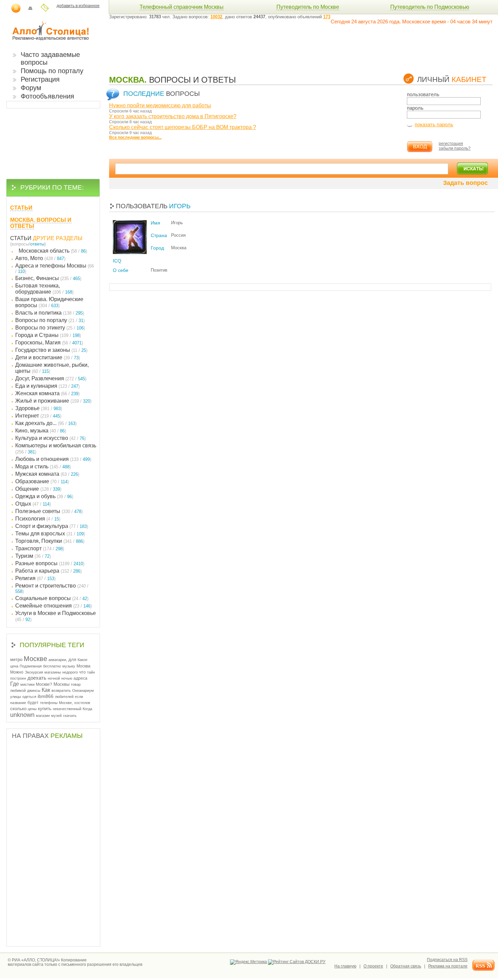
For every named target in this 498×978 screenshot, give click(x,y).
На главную (345, 966)
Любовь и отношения (53, 459)
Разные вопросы (49, 563)
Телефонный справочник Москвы (182, 7)
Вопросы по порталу (50, 320)
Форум (31, 87)
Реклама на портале (448, 966)
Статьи (21, 238)
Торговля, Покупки (49, 541)
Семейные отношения (53, 606)
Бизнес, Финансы (48, 278)
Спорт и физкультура (51, 526)
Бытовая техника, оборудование (44, 289)
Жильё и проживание (53, 401)
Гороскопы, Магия (49, 342)
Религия (35, 578)
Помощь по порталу (52, 71)
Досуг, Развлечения (50, 378)
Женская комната (47, 393)
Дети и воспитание (47, 357)
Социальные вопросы (51, 598)
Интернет (38, 416)
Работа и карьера (48, 571)
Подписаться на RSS (447, 959)
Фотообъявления (47, 96)
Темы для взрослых (50, 533)
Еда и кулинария (47, 386)
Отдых (33, 504)
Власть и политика (49, 313)
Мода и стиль (43, 466)
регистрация (451, 143)
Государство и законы (51, 350)
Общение (38, 489)
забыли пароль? (455, 148)
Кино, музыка (40, 430)
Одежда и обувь (44, 496)
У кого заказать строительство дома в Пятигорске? (172, 116)
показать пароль (434, 124)
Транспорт (39, 548)
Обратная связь (405, 966)
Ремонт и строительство (51, 588)
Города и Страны (48, 335)
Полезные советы (49, 511)
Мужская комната (47, 474)
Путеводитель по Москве (307, 7)
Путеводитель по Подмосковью (429, 7)
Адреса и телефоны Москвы (54, 268)
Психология (37, 519)
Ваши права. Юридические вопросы (49, 302)
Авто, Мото (40, 258)
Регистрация (40, 79)
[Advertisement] (232, 44)
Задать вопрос (465, 182)
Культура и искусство (50, 438)
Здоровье (38, 408)
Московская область (53, 251)
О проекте (373, 966)
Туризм (33, 556)
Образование (42, 481)
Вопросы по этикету (50, 328)
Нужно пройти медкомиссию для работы (160, 105)
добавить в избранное (78, 5)
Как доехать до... (46, 423)
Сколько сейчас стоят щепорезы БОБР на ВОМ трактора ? (182, 127)
